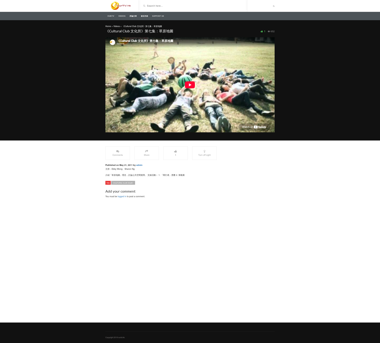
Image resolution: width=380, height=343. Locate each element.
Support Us (158, 16)
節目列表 (144, 16)
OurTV (110, 16)
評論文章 (133, 16)
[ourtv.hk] (120, 5)
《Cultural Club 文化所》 (123, 183)
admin (139, 164)
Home (108, 26)
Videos (122, 16)
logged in (122, 196)
